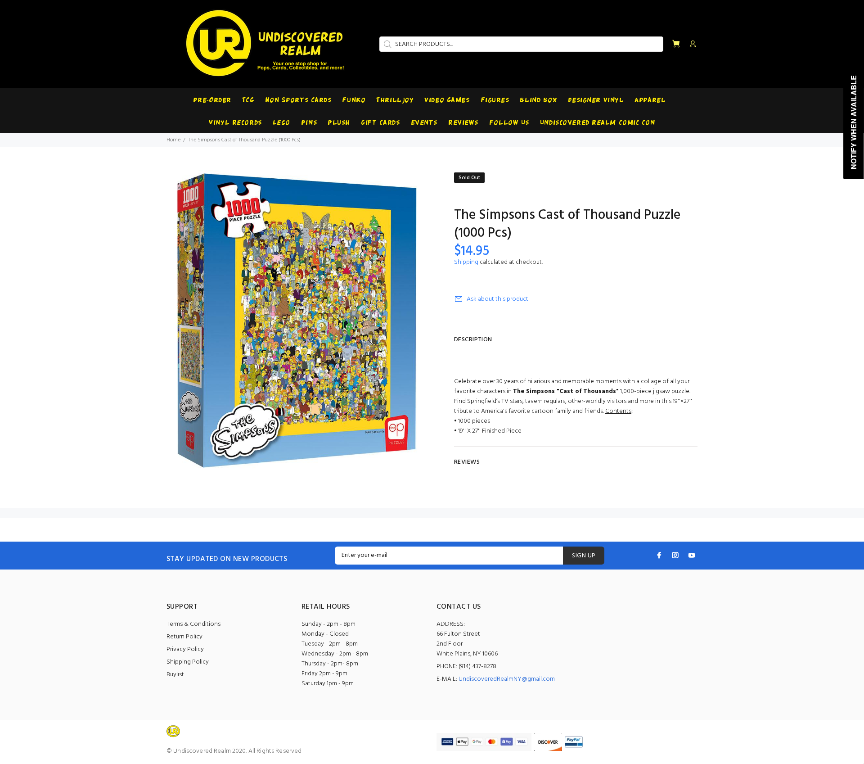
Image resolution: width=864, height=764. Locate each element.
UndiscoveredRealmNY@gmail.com (507, 679)
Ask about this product (497, 299)
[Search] (386, 44)
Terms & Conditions (193, 624)
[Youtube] (692, 555)
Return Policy (184, 637)
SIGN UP (583, 556)
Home (173, 140)
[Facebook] (659, 555)
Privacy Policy (185, 649)
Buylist (175, 674)
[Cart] (676, 44)
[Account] (690, 44)
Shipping (466, 262)
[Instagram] (675, 555)
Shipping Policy (187, 662)
